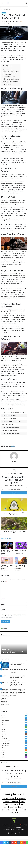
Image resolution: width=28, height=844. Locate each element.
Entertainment (5, 720)
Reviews (4, 717)
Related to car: (8, 84)
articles (13, 446)
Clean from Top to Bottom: (9, 76)
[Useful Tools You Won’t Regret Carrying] (21, 545)
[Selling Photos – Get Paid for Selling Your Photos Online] (5, 684)
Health (3, 722)
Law (3, 736)
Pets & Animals (5, 745)
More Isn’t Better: (7, 74)
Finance (4, 747)
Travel (3, 752)
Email (2, 604)
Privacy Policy (16, 829)
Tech (3, 727)
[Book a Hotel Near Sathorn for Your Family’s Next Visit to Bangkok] (5, 678)
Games (3, 757)
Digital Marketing (6, 740)
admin (4, 21)
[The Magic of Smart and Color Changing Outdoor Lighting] (7, 545)
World (3, 750)
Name (2, 598)
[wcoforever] (8, 3)
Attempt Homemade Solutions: (10, 73)
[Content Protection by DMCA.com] (14, 822)
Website (3, 609)
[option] (14, 646)
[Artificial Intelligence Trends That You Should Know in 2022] (5, 665)
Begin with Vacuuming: (8, 69)
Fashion (4, 731)
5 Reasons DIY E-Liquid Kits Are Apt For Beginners (7, 567)
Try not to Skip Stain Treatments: (11, 71)
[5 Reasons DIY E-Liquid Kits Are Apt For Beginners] (7, 560)
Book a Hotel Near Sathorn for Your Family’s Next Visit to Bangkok (17, 677)
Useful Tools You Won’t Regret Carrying (20, 551)
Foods (3, 754)
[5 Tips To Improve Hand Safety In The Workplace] (5, 671)
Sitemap (22, 829)
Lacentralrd (23, 824)
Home (3, 9)
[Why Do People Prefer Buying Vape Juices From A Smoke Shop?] (21, 560)
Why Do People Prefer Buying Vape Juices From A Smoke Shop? (21, 567)
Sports (3, 729)
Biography (4, 724)
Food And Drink (5, 743)
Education (4, 738)
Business (4, 734)
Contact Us (9, 829)
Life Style (8, 9)
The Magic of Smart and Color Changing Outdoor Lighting (7, 552)
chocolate (17, 310)
